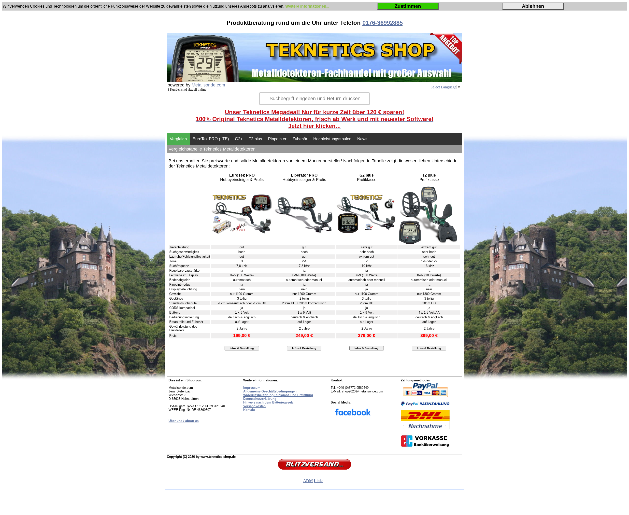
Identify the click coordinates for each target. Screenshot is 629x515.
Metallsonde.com (208, 85)
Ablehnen (533, 6)
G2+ (239, 139)
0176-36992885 (382, 22)
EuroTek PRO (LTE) (211, 139)
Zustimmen (408, 6)
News (362, 139)
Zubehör (299, 139)
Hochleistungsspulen (332, 139)
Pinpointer (277, 139)
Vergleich (178, 139)
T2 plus (255, 139)
